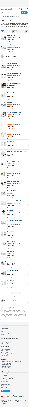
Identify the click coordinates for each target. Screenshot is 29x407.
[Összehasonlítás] (22, 9)
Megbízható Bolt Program (7, 377)
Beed (2, 386)
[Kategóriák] (19, 9)
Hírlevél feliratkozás (6, 363)
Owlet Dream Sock (5, 355)
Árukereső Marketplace (7, 378)
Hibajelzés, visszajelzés (7, 366)
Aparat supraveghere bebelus (10, 396)
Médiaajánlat (4, 381)
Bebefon (23, 396)
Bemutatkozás (4, 327)
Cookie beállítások (5, 367)
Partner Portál (4, 374)
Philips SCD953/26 (5, 351)
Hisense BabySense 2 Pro (7, 354)
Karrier (3, 331)
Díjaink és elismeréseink (7, 330)
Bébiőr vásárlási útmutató (11, 56)
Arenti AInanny (5, 352)
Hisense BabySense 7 (6, 349)
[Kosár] (24, 9)
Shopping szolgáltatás (6, 384)
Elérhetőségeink (5, 328)
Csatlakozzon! (5, 391)
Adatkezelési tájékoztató (7, 400)
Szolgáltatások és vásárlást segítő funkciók (11, 361)
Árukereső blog (5, 333)
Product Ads (4, 380)
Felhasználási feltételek (20, 400)
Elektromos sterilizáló (6, 340)
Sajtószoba (3, 334)
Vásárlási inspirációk (6, 364)
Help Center (4, 375)
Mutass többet (4, 27)
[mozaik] (16, 31)
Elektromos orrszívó (6, 342)
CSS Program (4, 383)
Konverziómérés (5, 387)
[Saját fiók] (27, 9)
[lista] (13, 31)
